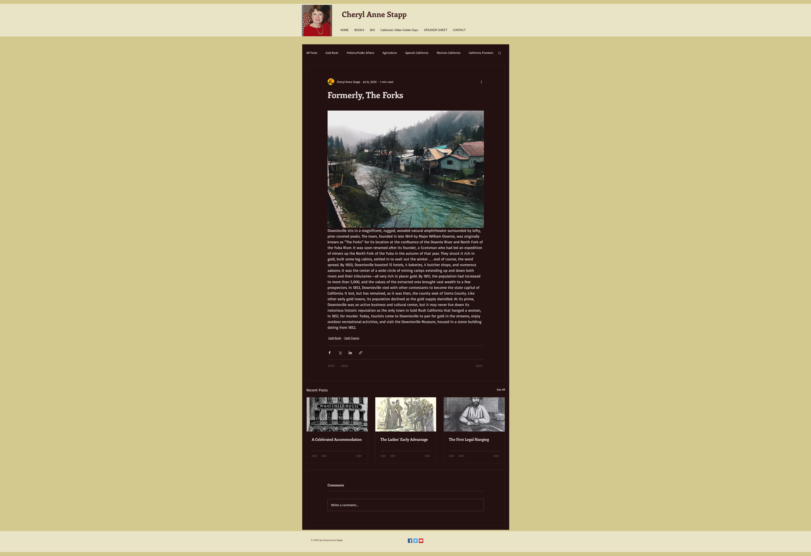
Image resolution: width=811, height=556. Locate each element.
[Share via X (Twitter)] (340, 353)
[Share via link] (361, 353)
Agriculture (390, 52)
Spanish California (416, 52)
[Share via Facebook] (330, 353)
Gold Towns (351, 338)
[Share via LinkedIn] (350, 353)
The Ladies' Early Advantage (404, 439)
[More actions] (481, 81)
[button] (500, 52)
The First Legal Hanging (469, 439)
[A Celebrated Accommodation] (337, 414)
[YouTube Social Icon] (421, 540)
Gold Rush (332, 52)
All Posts (311, 52)
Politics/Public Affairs (360, 52)
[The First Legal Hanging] (474, 414)
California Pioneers (481, 52)
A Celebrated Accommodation (337, 439)
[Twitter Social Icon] (415, 540)
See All (501, 389)
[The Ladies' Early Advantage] (405, 414)
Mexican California (448, 52)
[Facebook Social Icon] (410, 540)
